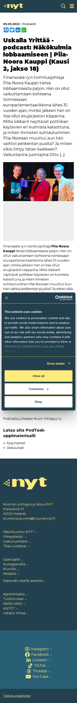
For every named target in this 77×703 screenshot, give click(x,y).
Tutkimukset (13, 599)
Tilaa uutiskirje (14, 546)
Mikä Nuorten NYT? (18, 532)
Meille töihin (12, 603)
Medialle (10, 574)
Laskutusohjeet (15, 541)
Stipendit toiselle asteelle (23, 581)
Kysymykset (16, 443)
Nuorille (9, 569)
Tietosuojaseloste (17, 696)
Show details (56, 363)
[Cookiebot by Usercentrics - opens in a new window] (55, 297)
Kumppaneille (14, 564)
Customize (36, 388)
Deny (38, 401)
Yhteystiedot (13, 537)
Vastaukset (15, 448)
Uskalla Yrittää (14, 613)
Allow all (38, 376)
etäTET (9, 608)
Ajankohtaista (13, 594)
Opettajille (11, 559)
